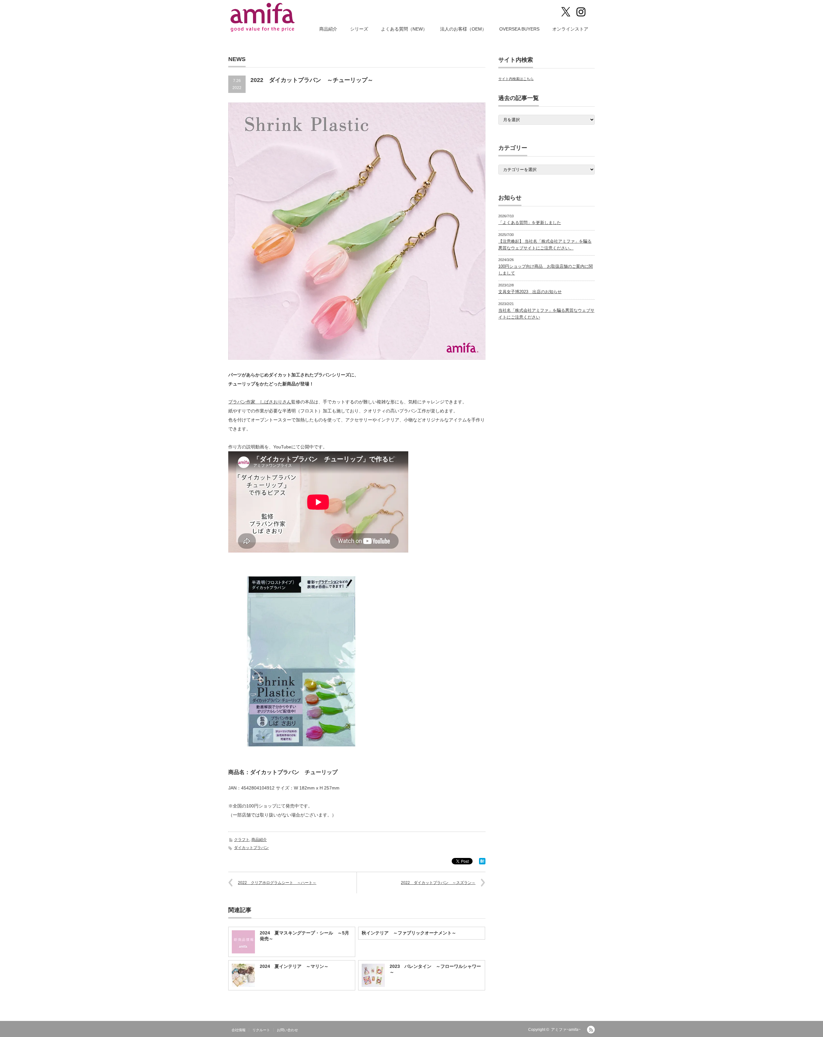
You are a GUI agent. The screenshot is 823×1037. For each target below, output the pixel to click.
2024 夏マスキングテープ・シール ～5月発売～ (304, 935)
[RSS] (591, 1029)
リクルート (261, 1030)
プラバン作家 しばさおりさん (259, 401)
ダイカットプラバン (251, 847)
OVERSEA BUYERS (519, 29)
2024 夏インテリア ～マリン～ (294, 966)
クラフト (241, 839)
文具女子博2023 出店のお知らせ (530, 291)
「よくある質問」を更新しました (529, 222)
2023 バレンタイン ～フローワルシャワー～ (435, 969)
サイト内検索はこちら (516, 79)
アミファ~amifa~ (566, 1029)
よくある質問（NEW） (404, 29)
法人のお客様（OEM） (463, 29)
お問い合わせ (287, 1030)
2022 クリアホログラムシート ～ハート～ (277, 882)
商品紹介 (328, 29)
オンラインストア (570, 29)
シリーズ (359, 29)
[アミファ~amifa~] (263, 17)
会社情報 (238, 1030)
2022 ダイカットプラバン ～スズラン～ (438, 882)
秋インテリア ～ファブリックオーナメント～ (409, 932)
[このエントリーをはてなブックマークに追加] (482, 862)
